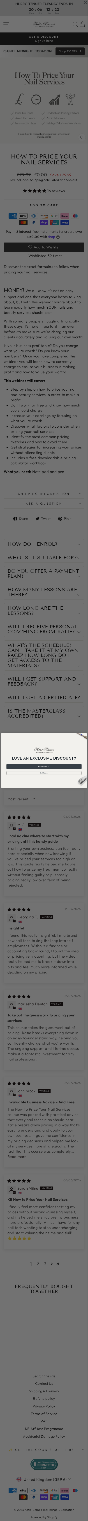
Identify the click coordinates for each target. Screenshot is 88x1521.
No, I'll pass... (44, 773)
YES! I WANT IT (44, 766)
